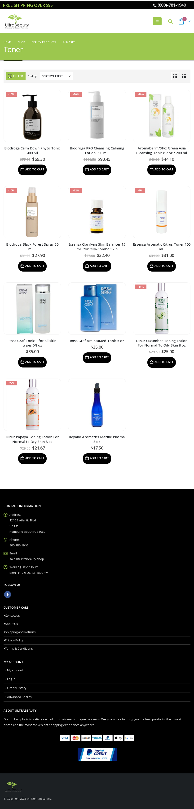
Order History (16, 688)
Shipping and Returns (20, 632)
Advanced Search (19, 697)
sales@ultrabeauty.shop (26, 559)
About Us (11, 624)
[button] (157, 21)
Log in (11, 679)
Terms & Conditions (19, 649)
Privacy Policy (14, 640)
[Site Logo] (17, 21)
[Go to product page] (32, 308)
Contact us (12, 616)
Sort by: (32, 76)
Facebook (7, 594)
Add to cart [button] (34, 169)
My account (15, 670)
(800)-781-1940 (172, 5)
